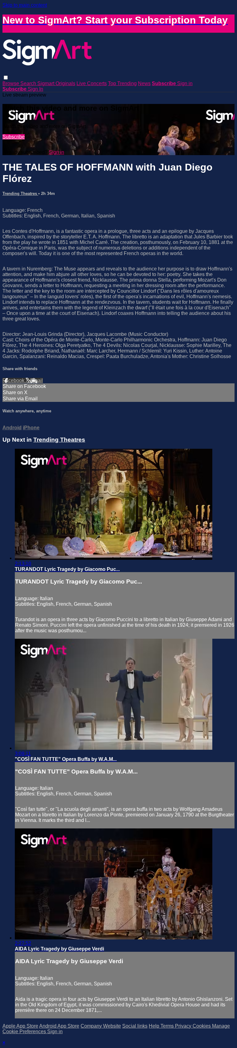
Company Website (101, 1026)
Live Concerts (92, 83)
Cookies (202, 1026)
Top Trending (122, 83)
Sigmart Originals (56, 83)
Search (28, 83)
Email (36, 380)
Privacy (184, 1026)
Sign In (35, 89)
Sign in (185, 83)
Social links (135, 1026)
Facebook (14, 380)
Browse (11, 83)
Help (154, 1026)
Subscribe (13, 136)
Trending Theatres (20, 193)
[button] (6, 78)
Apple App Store (20, 1026)
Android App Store (59, 1026)
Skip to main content (24, 5)
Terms (167, 1026)
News (144, 83)
